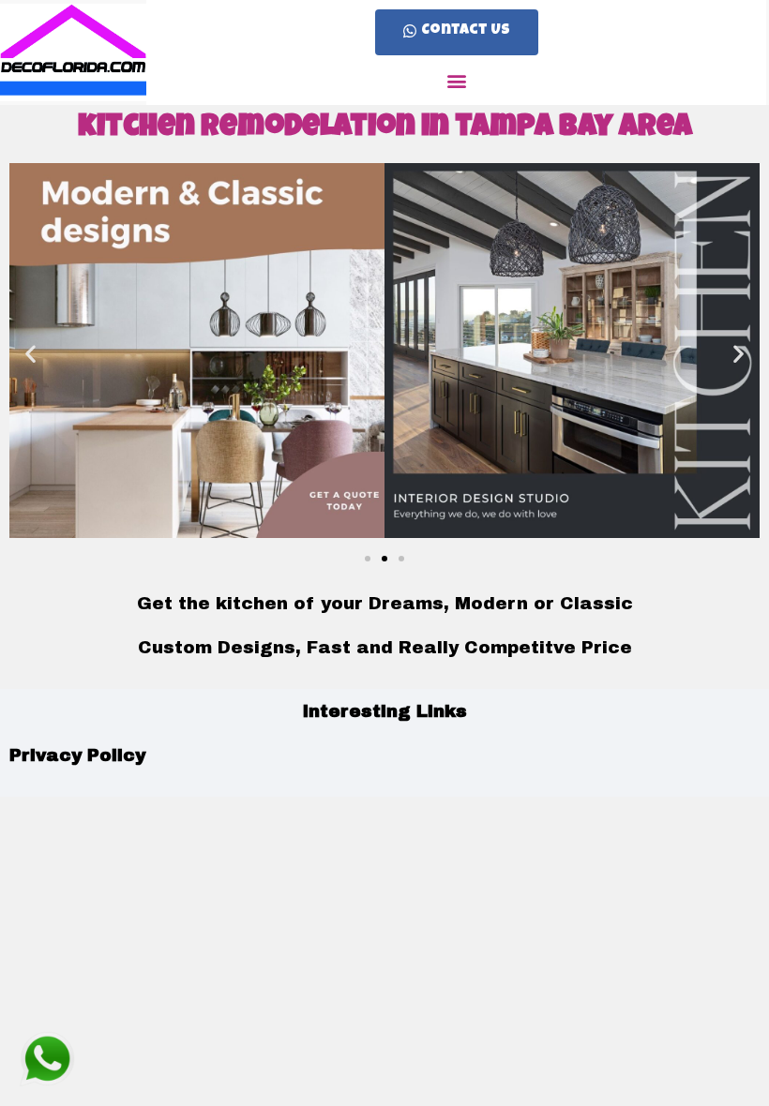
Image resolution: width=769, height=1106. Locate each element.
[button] (456, 32)
